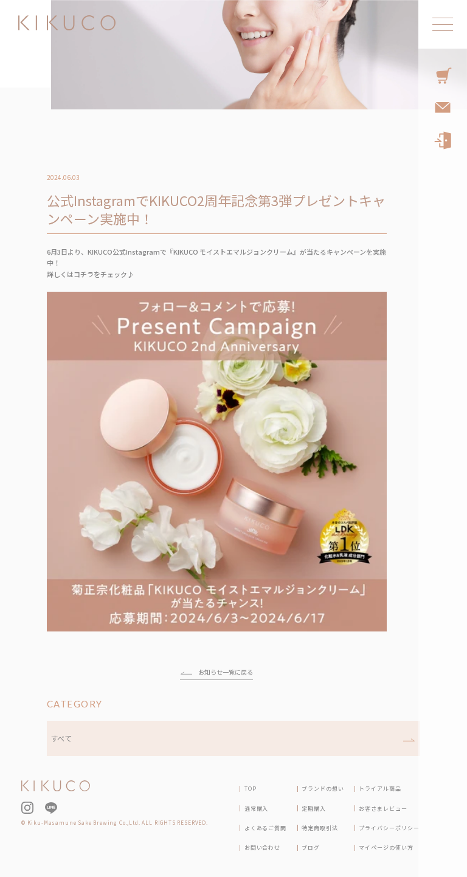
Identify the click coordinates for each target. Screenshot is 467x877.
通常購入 (256, 809)
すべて (61, 738)
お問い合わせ (262, 847)
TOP (250, 789)
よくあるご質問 (265, 828)
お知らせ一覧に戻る (225, 671)
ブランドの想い (323, 789)
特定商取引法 (319, 828)
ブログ (311, 847)
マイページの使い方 (386, 847)
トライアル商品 (380, 789)
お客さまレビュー (383, 809)
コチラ (84, 274)
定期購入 (314, 809)
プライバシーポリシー (389, 828)
